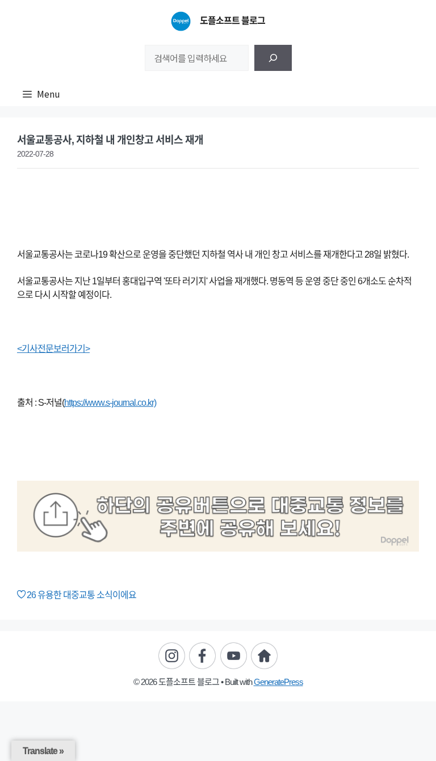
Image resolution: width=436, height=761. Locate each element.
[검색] (273, 58)
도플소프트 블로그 (232, 21)
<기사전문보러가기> (53, 349)
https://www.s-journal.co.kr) (110, 402)
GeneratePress (278, 682)
